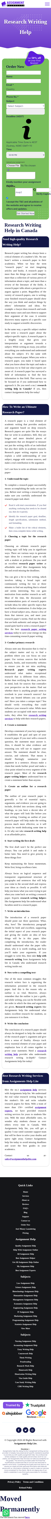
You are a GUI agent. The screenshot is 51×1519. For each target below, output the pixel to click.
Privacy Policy (14, 1482)
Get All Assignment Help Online (25, 1262)
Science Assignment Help (25, 1287)
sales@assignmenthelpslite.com (20, 1159)
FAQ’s (25, 1208)
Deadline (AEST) (15, 116)
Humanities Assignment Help (26, 1296)
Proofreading (25, 1362)
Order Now (25, 1225)
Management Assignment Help (25, 1300)
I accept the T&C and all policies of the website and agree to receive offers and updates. (24, 205)
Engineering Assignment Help (25, 1308)
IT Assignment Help (25, 1312)
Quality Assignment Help (25, 1246)
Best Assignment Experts (26, 1270)
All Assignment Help (25, 1254)
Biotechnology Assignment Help (25, 1291)
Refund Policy (25, 1488)
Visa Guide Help (25, 1378)
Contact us (25, 1221)
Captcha (10, 186)
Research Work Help (25, 1366)
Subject (10, 101)
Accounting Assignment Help (25, 1345)
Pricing (26, 1233)
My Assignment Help (25, 1266)
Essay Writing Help (26, 1349)
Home (25, 1192)
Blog (25, 1212)
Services (25, 1196)
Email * (10, 84)
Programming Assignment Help (25, 1320)
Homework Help (25, 1370)
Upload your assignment (15, 162)
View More (25, 1328)
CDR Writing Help (25, 1386)
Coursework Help (25, 1354)
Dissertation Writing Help (25, 1374)
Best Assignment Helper (25, 1258)
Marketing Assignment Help (25, 1316)
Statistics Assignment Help (25, 1324)
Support (25, 1217)
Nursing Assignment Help (25, 1341)
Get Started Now (25, 213)
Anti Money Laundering (25, 1229)
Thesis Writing (25, 1358)
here (27, 1517)
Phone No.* (12, 96)
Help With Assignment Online (25, 1250)
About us (25, 1200)
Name (9, 76)
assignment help (28, 1089)
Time (9, 149)
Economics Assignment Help (25, 1304)
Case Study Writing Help (25, 1382)
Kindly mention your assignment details (23, 184)
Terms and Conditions (33, 1482)
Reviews (25, 1204)
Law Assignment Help (26, 1283)
